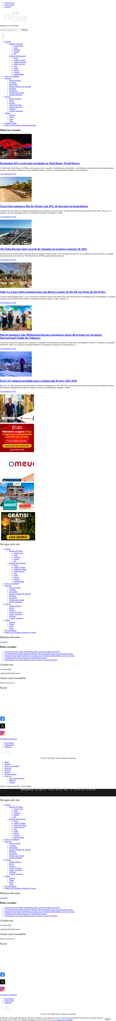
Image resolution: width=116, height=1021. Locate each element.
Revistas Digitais (11, 123)
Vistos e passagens (15, 107)
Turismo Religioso (15, 95)
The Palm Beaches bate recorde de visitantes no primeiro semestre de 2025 (43, 248)
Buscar (24, 30)
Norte (16, 48)
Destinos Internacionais (17, 56)
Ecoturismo (13, 91)
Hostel (11, 101)
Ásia (15, 66)
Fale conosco (9, 743)
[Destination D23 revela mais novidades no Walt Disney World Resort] (16, 158)
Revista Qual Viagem (16, 778)
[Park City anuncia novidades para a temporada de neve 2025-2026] (16, 376)
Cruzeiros (12, 82)
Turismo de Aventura (16, 93)
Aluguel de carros (15, 105)
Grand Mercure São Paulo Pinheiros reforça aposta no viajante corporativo (31, 660)
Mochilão (12, 89)
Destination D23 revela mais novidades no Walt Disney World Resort (40, 163)
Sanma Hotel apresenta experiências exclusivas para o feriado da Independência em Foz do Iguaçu (40, 656)
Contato (12, 782)
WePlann (12, 109)
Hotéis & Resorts (15, 99)
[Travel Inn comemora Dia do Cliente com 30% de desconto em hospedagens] (16, 201)
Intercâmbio (13, 84)
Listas (11, 119)
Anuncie (8, 7)
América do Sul (19, 64)
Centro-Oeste (18, 46)
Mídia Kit (8, 747)
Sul (15, 54)
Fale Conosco (9, 5)
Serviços (8, 97)
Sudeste (16, 52)
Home (7, 762)
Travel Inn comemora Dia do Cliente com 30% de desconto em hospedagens (44, 206)
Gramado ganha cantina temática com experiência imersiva (25, 658)
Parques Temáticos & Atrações (20, 87)
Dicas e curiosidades (12, 76)
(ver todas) (4, 642)
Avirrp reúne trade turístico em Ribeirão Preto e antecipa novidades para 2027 (32, 652)
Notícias (12, 115)
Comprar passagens (16, 111)
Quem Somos (9, 3)
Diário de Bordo (15, 80)
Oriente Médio (19, 74)
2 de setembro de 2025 (8, 174)
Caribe (16, 68)
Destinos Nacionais (16, 44)
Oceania (16, 72)
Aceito (107, 1019)
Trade (11, 121)
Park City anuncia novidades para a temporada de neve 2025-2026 (38, 380)
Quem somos (9, 745)
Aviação (12, 103)
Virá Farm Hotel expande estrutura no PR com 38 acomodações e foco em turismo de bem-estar (39, 654)
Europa (16, 70)
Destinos (8, 42)
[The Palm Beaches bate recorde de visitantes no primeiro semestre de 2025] (16, 244)
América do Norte (20, 62)
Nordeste (17, 50)
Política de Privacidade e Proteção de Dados (20, 125)
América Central (19, 60)
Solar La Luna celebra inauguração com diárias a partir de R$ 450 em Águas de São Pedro (52, 291)
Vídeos (11, 117)
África (16, 58)
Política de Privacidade (65, 1020)
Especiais (8, 78)
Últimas (7, 113)
